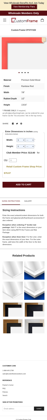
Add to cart (23, 184)
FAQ (4, 388)
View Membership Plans (24, 6)
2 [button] (22, 72)
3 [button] (25, 72)
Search (5, 395)
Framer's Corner (8, 385)
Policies (5, 392)
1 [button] (19, 72)
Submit (39, 408)
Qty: (6, 160)
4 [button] (28, 72)
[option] (23, 52)
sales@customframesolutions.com (14, 374)
